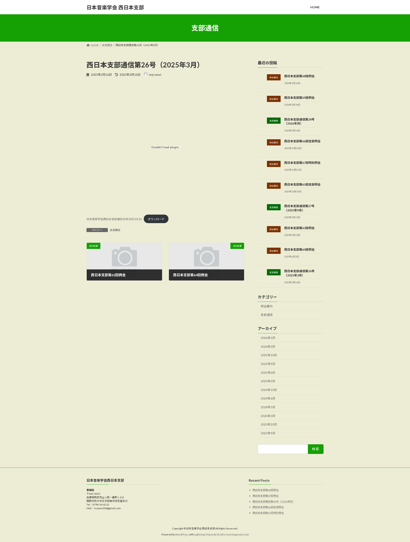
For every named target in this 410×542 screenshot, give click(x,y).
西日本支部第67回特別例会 (302, 163)
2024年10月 (269, 390)
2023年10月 (269, 424)
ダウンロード (156, 219)
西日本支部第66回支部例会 (302, 141)
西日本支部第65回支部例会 (302, 184)
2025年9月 (268, 364)
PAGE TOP (396, 522)
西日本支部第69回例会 (299, 97)
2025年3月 (268, 381)
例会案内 (267, 306)
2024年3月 (268, 416)
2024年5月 (268, 407)
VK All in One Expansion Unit (232, 534)
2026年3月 (268, 346)
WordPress (182, 534)
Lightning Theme (204, 534)
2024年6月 (268, 398)
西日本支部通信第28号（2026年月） (274, 501)
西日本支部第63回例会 (299, 228)
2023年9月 (268, 433)
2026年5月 (268, 338)
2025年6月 (268, 372)
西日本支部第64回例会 (299, 249)
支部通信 (115, 230)
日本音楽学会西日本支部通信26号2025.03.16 (114, 219)
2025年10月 (269, 355)
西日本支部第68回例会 (299, 76)
